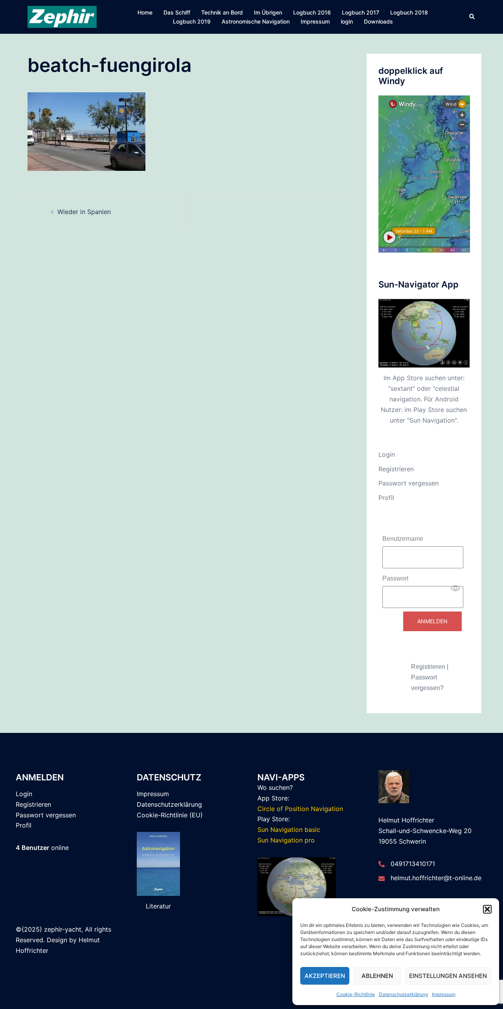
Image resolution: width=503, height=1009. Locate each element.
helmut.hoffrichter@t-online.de (436, 878)
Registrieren (396, 469)
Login (386, 454)
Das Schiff (176, 12)
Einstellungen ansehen (448, 976)
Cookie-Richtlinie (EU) (170, 815)
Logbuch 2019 (192, 21)
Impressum (443, 994)
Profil (386, 498)
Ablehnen (377, 976)
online (42, 848)
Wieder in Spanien (84, 212)
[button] (487, 909)
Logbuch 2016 (312, 12)
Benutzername (402, 538)
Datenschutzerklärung (403, 994)
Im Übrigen (268, 12)
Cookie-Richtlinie (355, 994)
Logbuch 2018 (409, 12)
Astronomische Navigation (256, 21)
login (347, 21)
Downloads (378, 21)
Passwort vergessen (408, 483)
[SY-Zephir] (62, 16)
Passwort (395, 578)
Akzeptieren (325, 976)
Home (145, 12)
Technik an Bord (222, 12)
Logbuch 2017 (360, 12)
